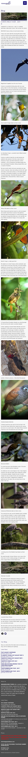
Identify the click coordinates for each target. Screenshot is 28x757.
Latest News (4, 649)
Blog (3, 10)
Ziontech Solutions (15, 752)
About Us (3, 681)
